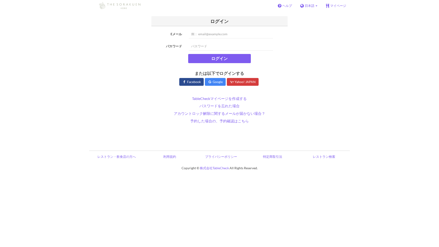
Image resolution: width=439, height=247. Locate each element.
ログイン (219, 58)
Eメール (176, 34)
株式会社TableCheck (214, 168)
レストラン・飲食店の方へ (116, 156)
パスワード (174, 46)
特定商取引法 (272, 156)
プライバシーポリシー (221, 156)
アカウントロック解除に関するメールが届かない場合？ (219, 113)
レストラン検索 (324, 156)
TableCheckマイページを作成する (219, 98)
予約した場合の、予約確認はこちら (219, 121)
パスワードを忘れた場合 (219, 106)
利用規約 (169, 156)
